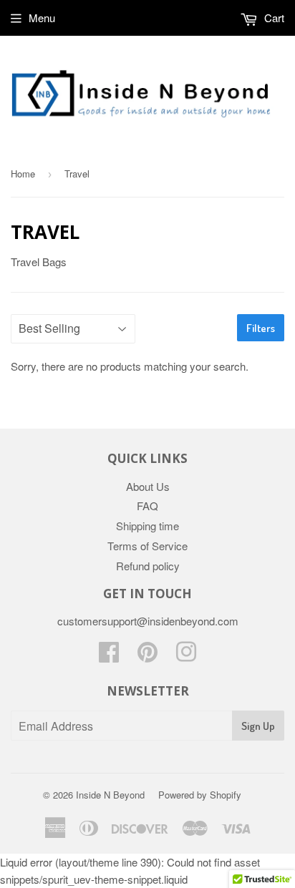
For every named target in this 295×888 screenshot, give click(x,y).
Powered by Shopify (199, 794)
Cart (272, 17)
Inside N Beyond (110, 794)
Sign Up (258, 726)
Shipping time (147, 525)
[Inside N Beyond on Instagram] (186, 655)
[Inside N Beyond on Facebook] (109, 655)
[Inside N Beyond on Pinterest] (147, 655)
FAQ (147, 505)
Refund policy (148, 565)
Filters (260, 328)
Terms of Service (147, 545)
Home (23, 173)
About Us (148, 486)
